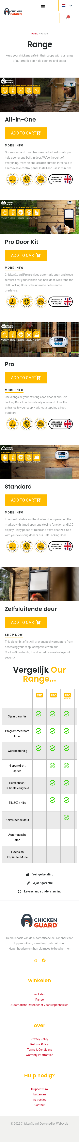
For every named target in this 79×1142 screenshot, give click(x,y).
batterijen (39, 1094)
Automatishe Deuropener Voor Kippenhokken (39, 1004)
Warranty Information (39, 1055)
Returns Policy (39, 1044)
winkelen (39, 994)
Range (39, 999)
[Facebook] (44, 960)
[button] (42, 6)
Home (34, 33)
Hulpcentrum (39, 1089)
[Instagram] (35, 960)
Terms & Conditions (39, 1049)
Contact (39, 1105)
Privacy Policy (39, 1039)
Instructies (39, 1099)
